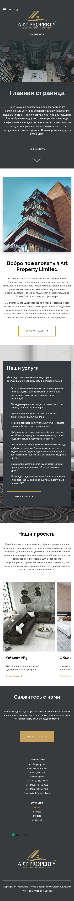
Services (37, 811)
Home (37, 807)
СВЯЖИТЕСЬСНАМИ (38, 331)
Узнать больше (22, 497)
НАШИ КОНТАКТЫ (38, 736)
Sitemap (49, 890)
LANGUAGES (37, 34)
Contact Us (37, 819)
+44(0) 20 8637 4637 (38, 780)
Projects (37, 815)
